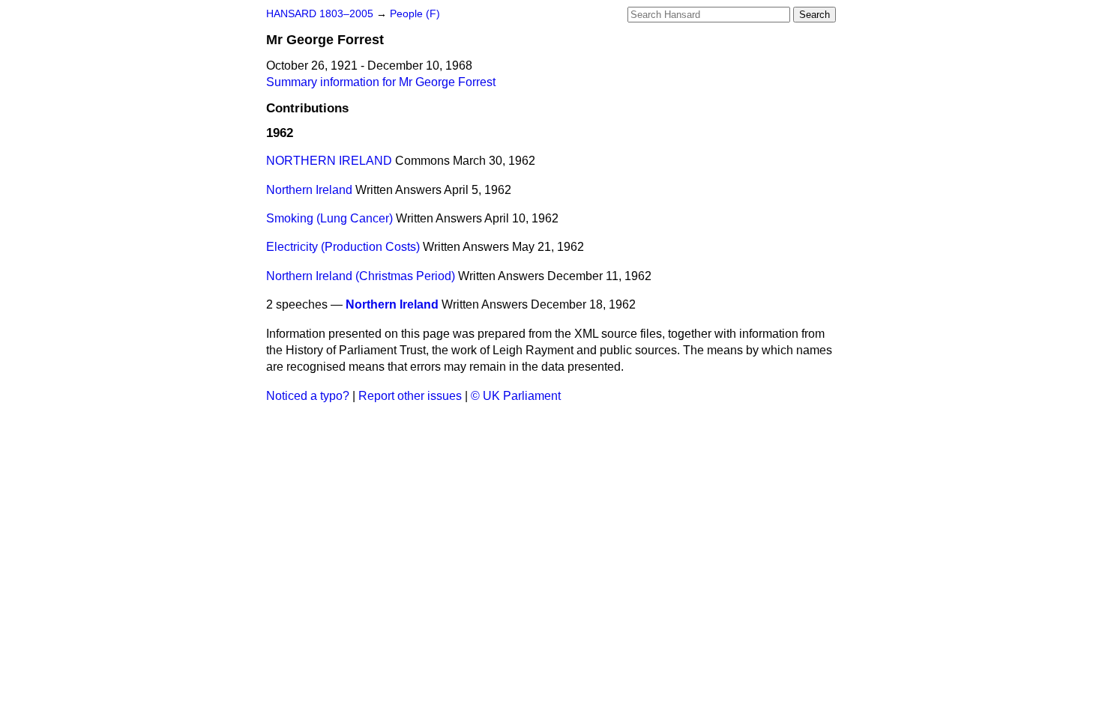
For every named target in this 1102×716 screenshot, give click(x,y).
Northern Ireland (309, 189)
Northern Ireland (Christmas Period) (360, 276)
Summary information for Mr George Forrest (381, 82)
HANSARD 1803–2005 (319, 13)
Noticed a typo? (307, 395)
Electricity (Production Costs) (343, 246)
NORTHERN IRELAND (329, 160)
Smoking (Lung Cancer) (329, 218)
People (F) (415, 13)
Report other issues (410, 395)
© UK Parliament (516, 395)
